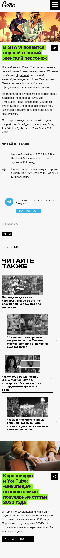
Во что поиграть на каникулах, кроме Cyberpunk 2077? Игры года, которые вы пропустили (34, 173)
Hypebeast (22, 75)
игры (7, 234)
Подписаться (28, 211)
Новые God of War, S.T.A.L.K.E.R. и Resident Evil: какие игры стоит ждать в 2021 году (33, 158)
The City (9, 4)
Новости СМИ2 (10, 247)
